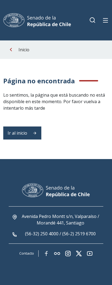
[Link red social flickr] (57, 253)
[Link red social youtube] (89, 253)
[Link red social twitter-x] (79, 253)
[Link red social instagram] (68, 253)
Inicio (23, 50)
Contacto (26, 253)
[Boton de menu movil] (105, 20)
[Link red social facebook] (46, 253)
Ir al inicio (18, 133)
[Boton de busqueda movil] (92, 20)
